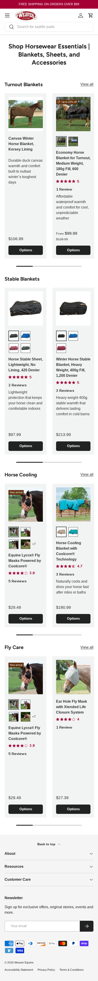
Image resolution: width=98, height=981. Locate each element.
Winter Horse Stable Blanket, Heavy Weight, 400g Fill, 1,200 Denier (73, 367)
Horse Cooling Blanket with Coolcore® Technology (68, 551)
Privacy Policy (46, 969)
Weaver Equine (24, 962)
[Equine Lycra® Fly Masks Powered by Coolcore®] (25, 504)
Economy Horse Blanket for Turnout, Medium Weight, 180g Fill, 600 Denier (73, 163)
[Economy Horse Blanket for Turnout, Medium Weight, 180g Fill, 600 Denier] (73, 114)
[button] (91, 15)
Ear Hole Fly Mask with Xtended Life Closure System (71, 706)
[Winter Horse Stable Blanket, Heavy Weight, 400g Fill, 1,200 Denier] (73, 308)
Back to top (46, 844)
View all (86, 84)
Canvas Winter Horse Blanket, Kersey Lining (21, 143)
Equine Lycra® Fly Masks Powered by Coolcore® (24, 560)
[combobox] (49, 26)
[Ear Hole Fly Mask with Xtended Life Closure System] (73, 677)
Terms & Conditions (71, 969)
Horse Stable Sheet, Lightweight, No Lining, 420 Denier (25, 364)
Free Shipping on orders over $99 (49, 4)
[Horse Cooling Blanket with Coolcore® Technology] (73, 504)
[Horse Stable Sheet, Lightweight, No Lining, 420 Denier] (25, 308)
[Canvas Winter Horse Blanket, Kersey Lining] (25, 114)
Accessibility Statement (19, 969)
